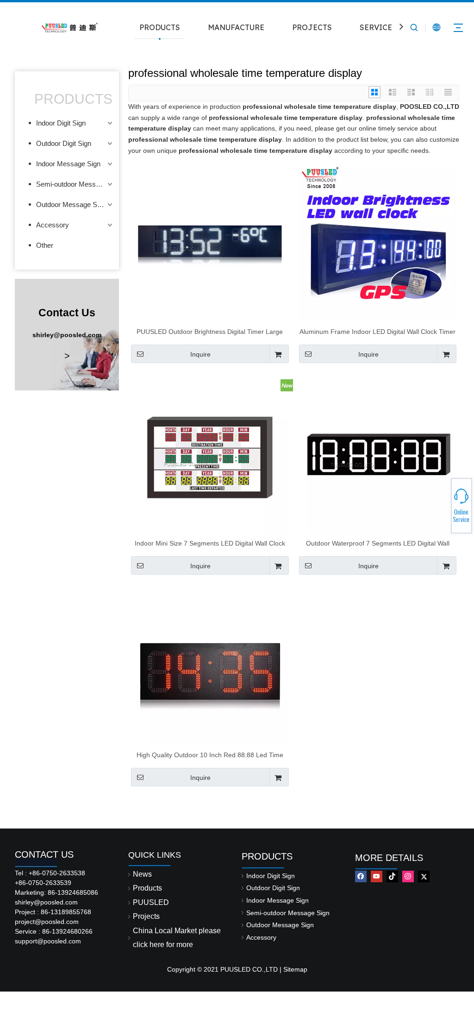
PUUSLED (151, 902)
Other (44, 245)
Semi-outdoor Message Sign (75, 184)
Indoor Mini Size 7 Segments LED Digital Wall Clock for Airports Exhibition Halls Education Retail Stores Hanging (210, 543)
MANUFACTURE (236, 27)
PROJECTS (312, 27)
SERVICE (376, 27)
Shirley (440, 502)
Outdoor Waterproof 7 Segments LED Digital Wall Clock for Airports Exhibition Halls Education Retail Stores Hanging (377, 543)
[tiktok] (392, 876)
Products (147, 888)
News (142, 874)
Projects (146, 916)
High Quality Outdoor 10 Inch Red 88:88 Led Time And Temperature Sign (210, 755)
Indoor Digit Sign (61, 123)
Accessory (52, 225)
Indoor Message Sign (68, 164)
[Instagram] (408, 876)
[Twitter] (424, 876)
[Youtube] (376, 876)
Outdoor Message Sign (71, 204)
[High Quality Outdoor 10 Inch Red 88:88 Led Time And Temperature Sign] (210, 665)
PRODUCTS (159, 27)
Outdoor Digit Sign (63, 143)
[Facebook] (361, 876)
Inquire (200, 354)
